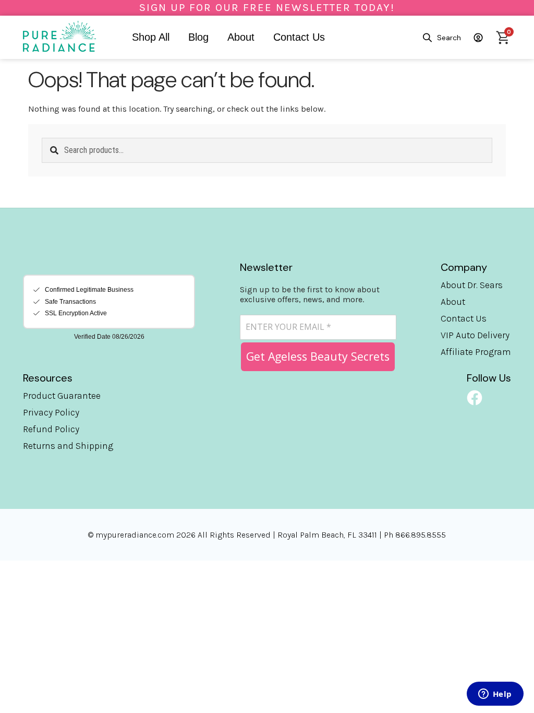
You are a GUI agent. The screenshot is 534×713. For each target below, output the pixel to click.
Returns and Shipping (68, 445)
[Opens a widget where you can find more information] (495, 695)
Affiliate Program (476, 352)
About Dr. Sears (472, 285)
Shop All (150, 37)
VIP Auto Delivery (475, 335)
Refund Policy (51, 429)
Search (449, 37)
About (240, 37)
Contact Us (299, 37)
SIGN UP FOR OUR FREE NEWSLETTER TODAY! (267, 7)
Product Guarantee (62, 395)
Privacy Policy (51, 412)
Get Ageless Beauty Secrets (318, 356)
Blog (198, 37)
